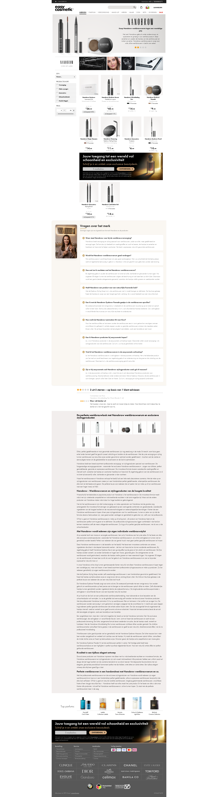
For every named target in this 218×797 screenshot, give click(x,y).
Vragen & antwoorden (81, 754)
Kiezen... (59, 77)
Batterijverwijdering (80, 758)
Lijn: (57, 73)
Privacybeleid (122, 173)
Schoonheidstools (64, 97)
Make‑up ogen (63, 89)
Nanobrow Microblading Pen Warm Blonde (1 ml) (107, 398)
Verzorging (103, 12)
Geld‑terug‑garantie (62, 754)
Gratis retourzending (62, 756)
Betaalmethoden (61, 751)
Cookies (96, 758)
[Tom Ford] (152, 771)
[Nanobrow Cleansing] (97, 427)
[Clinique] (66, 765)
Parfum (92, 12)
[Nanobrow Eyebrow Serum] (139, 427)
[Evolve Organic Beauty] (66, 777)
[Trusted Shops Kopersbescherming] (90, 786)
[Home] (56, 1)
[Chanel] (130, 765)
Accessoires (62, 93)
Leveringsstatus (79, 749)
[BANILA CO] (130, 777)
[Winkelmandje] (141, 7)
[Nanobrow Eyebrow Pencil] (111, 427)
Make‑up (115, 12)
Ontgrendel (125, 169)
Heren (124, 12)
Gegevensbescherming (100, 756)
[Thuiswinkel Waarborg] (147, 7)
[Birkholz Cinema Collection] (154, 703)
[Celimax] (109, 777)
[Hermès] (109, 771)
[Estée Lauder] (152, 765)
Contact (77, 751)
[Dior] (87, 771)
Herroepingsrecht (98, 754)
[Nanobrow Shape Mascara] (97, 441)
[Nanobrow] (85, 33)
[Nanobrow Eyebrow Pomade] (125, 427)
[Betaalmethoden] (137, 750)
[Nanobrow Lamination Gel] (154, 427)
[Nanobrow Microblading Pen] (83, 441)
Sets (144, 12)
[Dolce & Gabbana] (66, 771)
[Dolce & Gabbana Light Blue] (137, 703)
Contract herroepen (61, 758)
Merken (82, 12)
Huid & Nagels (63, 101)
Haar (131, 12)
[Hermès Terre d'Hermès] (120, 703)
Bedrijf (95, 749)
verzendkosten (75, 793)
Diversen (153, 12)
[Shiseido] (87, 765)
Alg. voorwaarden (99, 751)
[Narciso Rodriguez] (130, 771)
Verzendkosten (60, 749)
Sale (161, 12)
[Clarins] (109, 765)
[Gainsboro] (87, 777)
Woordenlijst (78, 756)
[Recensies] (140, 47)
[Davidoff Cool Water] (85, 703)
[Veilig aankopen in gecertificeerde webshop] (123, 786)
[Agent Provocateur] (152, 777)
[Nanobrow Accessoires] (83, 427)
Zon (138, 12)
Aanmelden (158, 7)
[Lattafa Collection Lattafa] (102, 703)
